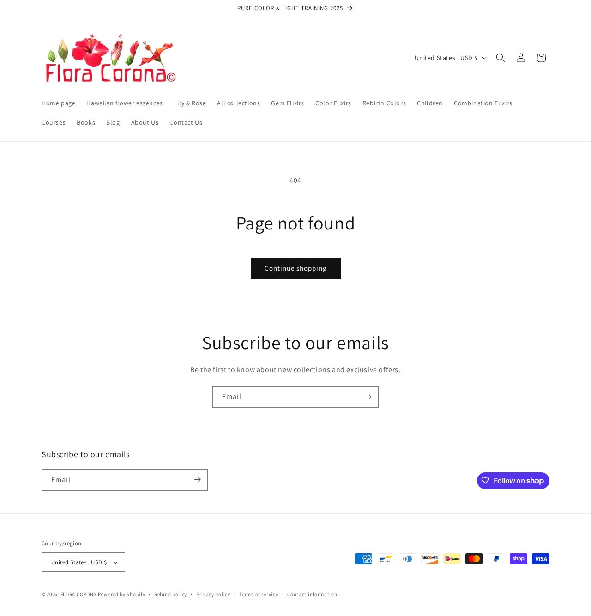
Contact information (312, 594)
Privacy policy (213, 594)
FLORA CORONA (78, 595)
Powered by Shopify (121, 595)
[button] (500, 58)
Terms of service (258, 594)
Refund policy (170, 594)
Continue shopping (296, 268)
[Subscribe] (368, 397)
